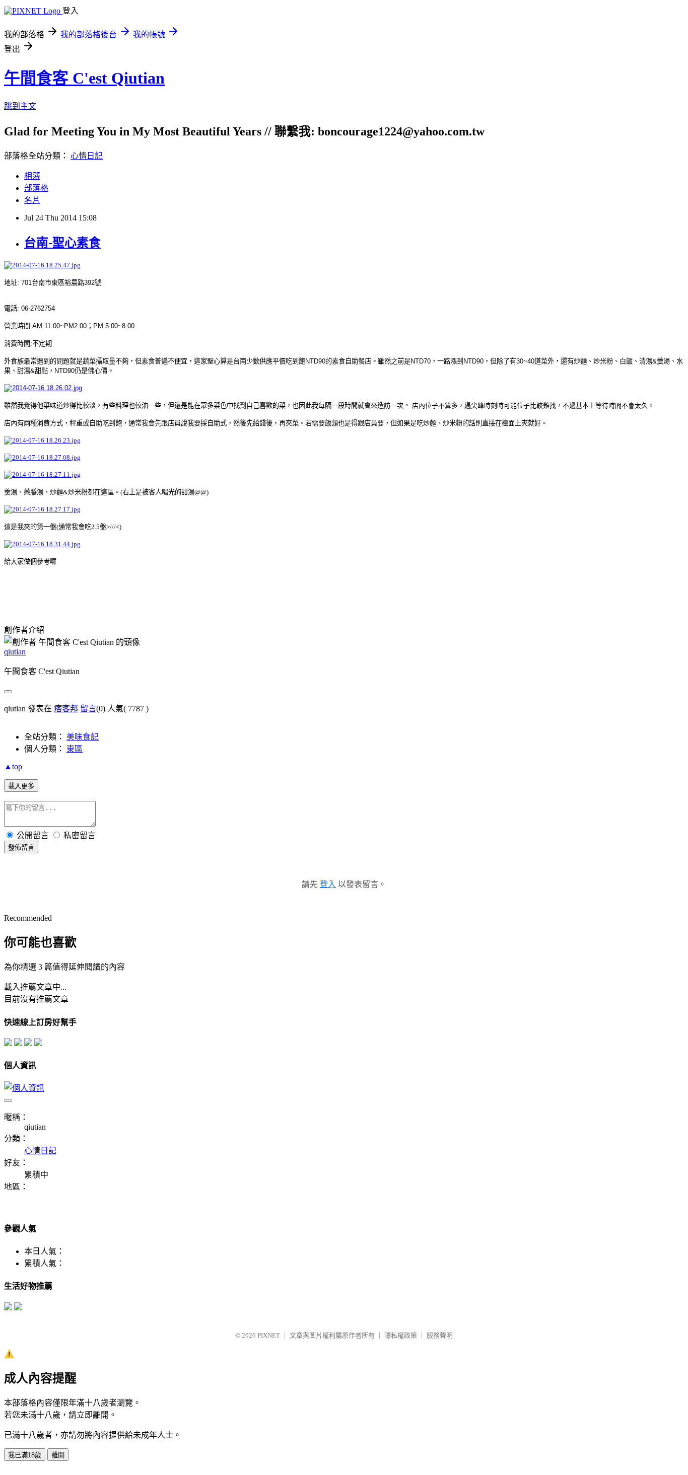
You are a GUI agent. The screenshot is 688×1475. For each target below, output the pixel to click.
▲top (13, 766)
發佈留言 (21, 847)
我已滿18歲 (24, 1455)
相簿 (32, 176)
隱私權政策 (400, 1335)
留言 (88, 708)
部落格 (36, 188)
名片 (32, 200)
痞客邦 (66, 708)
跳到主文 (20, 106)
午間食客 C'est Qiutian (84, 78)
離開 (57, 1455)
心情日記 (87, 156)
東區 (74, 749)
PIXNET (268, 1335)
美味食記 (82, 736)
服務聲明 (440, 1335)
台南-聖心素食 (62, 242)
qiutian (15, 651)
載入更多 (21, 786)
